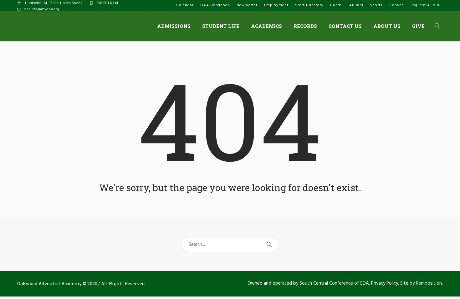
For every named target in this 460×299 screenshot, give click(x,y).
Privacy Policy (384, 283)
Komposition (429, 283)
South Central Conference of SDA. (334, 283)
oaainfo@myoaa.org (41, 9)
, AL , (53, 3)
